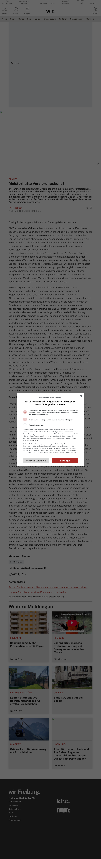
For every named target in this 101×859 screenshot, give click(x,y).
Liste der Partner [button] (36, 440)
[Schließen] (81, 396)
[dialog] (50, 429)
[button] (50, 425)
